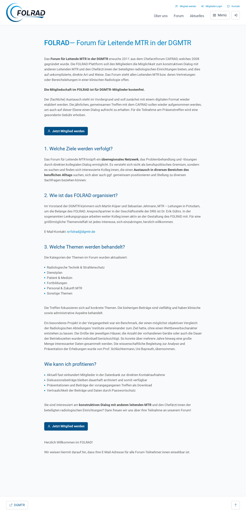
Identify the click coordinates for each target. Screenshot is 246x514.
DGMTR (19, 505)
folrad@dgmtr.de (82, 232)
